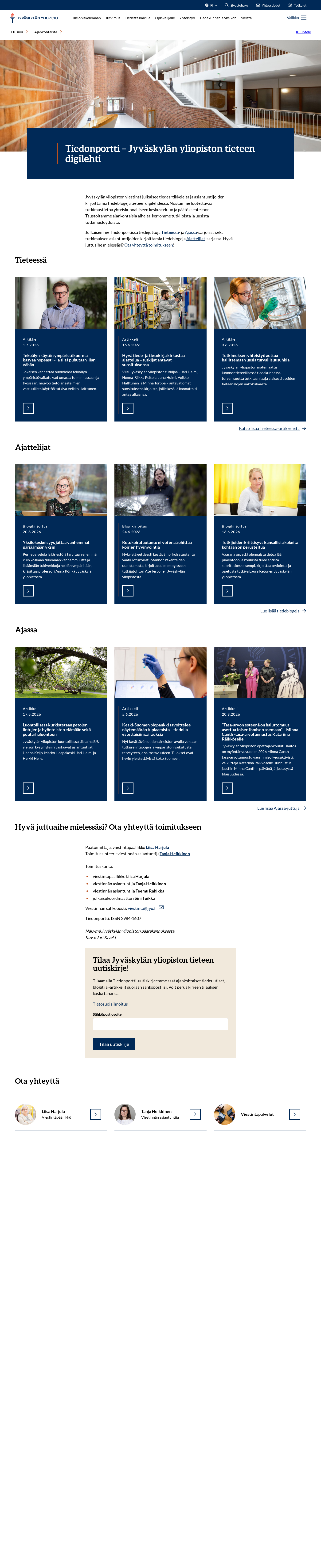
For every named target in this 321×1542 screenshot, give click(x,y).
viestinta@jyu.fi (142, 908)
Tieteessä (170, 232)
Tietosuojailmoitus (110, 1003)
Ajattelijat (195, 238)
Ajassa (191, 232)
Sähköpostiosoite (107, 1014)
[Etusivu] (34, 18)
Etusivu (17, 32)
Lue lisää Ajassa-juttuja (278, 808)
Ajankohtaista (45, 32)
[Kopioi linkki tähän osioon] (51, 259)
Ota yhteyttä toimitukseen (148, 244)
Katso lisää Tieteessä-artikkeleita (269, 428)
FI (211, 6)
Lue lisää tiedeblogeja (280, 610)
